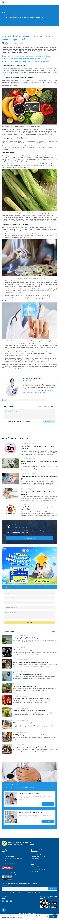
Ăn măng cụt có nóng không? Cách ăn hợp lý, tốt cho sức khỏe (30, 747)
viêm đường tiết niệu (24, 400)
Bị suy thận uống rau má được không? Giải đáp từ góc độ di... (29, 710)
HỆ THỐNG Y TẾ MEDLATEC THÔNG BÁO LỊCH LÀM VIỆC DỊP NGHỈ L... (32, 698)
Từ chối (46, 916)
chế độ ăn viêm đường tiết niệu (38, 400)
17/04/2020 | (25, 58)
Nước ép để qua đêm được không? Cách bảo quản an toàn (28, 723)
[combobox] (29, 607)
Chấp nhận (53, 916)
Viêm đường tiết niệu (14, 68)
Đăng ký (47, 406)
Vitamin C (26, 82)
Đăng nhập (41, 406)
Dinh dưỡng (13, 15)
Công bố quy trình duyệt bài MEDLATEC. (35, 392)
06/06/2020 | (27, 61)
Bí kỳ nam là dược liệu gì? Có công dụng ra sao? (25, 686)
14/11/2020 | (27, 56)
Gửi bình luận (48, 421)
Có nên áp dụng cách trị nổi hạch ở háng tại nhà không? (28, 674)
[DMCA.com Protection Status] (7, 877)
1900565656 (7, 854)
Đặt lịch (48, 804)
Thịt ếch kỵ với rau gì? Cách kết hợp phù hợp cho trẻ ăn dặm (29, 735)
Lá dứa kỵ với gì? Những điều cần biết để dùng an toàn (27, 638)
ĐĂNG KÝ (52, 889)
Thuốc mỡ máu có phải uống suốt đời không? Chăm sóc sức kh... (30, 662)
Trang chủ (4, 15)
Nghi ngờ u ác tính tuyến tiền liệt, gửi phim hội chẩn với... (28, 650)
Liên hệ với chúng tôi (29, 538)
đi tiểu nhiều (14, 400)
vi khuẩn (44, 80)
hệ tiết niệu (51, 159)
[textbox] (29, 607)
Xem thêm (54, 631)
